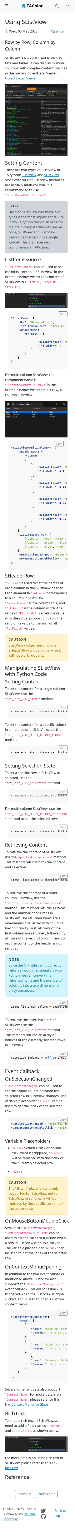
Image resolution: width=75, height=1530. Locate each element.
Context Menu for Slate (29, 1404)
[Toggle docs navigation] (6, 6)
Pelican (29, 1514)
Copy (63, 314)
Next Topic (47, 1494)
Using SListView (25, 22)
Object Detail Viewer (21, 78)
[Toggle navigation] (68, 6)
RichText (11, 1468)
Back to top (60, 1513)
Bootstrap (10, 1519)
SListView (29, 175)
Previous (24, 1494)
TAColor (34, 6)
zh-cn (60, 31)
